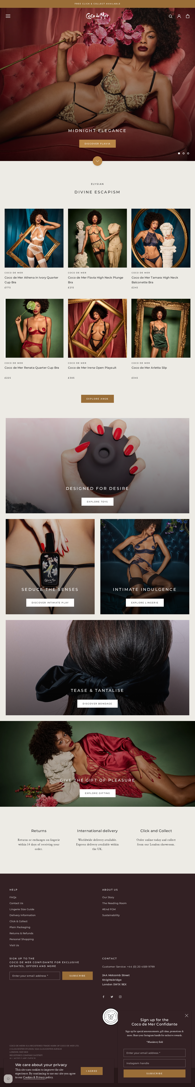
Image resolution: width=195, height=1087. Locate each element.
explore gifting (97, 793)
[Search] (171, 16)
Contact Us (16, 903)
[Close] (186, 1015)
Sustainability (111, 915)
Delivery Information (23, 915)
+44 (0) (132, 966)
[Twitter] (112, 997)
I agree (91, 1071)
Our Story (108, 897)
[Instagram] (120, 997)
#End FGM (109, 909)
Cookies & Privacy (34, 1077)
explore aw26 (97, 398)
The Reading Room (114, 903)
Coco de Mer (14, 273)
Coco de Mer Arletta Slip (149, 367)
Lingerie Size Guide (22, 909)
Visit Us (14, 945)
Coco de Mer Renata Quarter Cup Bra (32, 367)
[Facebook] (103, 997)
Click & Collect (18, 921)
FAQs (13, 897)
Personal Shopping (22, 939)
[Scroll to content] (97, 161)
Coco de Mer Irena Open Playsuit (92, 367)
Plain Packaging (20, 927)
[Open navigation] (8, 16)
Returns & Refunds (21, 933)
